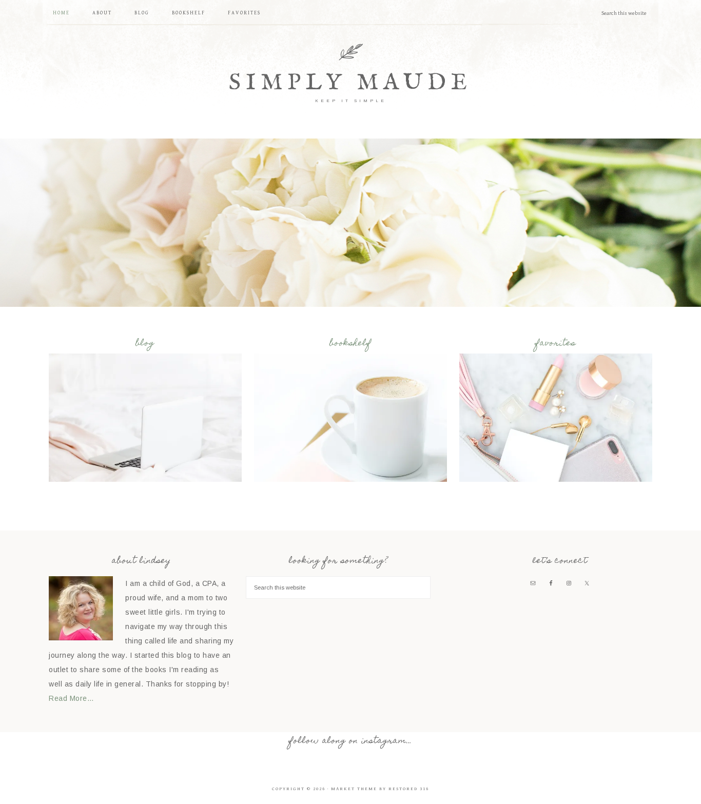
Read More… (71, 698)
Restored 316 (408, 789)
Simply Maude (350, 82)
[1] (350, 298)
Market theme (354, 789)
